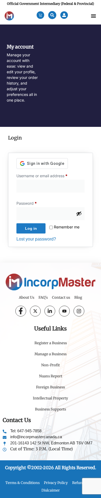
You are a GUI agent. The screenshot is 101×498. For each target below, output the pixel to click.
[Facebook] (20, 311)
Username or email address (49, 175)
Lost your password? (36, 239)
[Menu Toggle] (93, 16)
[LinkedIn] (49, 311)
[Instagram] (79, 311)
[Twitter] (35, 311)
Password (34, 203)
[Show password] (79, 214)
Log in (31, 228)
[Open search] (52, 15)
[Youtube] (64, 311)
